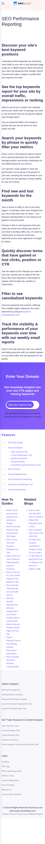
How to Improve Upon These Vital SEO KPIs (36, 533)
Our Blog (5, 762)
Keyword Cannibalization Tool (20, 484)
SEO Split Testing (15, 443)
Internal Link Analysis (17, 490)
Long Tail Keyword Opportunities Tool (17, 704)
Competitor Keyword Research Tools (26, 465)
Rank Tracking (14, 469)
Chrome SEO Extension (11, 794)
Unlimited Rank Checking (12, 695)
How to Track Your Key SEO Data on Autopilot (36, 513)
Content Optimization (10, 780)
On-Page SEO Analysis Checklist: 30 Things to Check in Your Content (35, 546)
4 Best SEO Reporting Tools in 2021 (35, 523)
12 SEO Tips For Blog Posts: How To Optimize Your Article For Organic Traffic (36, 562)
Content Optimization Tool (21, 455)
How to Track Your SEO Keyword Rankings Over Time (12, 546)
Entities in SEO (8, 776)
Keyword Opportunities (17, 474)
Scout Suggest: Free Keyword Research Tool (20, 744)
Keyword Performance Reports (14, 699)
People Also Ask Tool (10, 735)
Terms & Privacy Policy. (18, 814)
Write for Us (6, 790)
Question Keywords (19, 458)
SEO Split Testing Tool (11, 690)
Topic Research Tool (19, 452)
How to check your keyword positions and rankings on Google (11, 516)
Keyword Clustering (10, 740)
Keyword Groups (18, 462)
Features (8, 435)
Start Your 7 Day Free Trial (20, 405)
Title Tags (6, 766)
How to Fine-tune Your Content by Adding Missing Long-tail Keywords (13, 562)
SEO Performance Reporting (20, 479)
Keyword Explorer (15, 448)
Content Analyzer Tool (11, 731)
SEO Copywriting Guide (11, 771)
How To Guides (8, 785)
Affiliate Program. (36, 814)
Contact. (5, 814)
